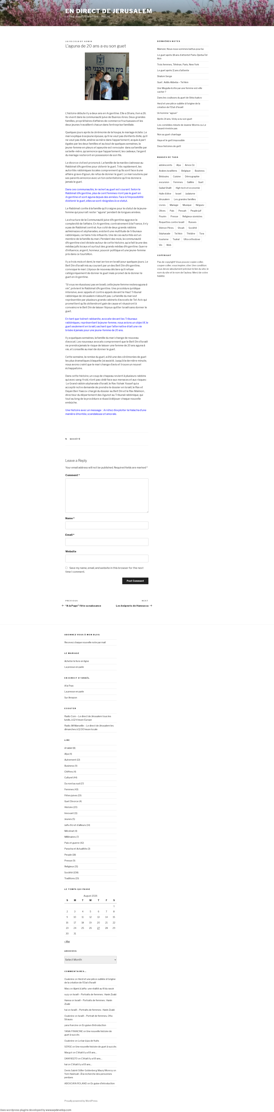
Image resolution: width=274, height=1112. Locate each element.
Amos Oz (190, 165)
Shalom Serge (164, 76)
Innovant (69, 813)
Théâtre (191, 233)
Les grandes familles (185, 199)
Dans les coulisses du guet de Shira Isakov (179, 97)
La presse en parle (74, 667)
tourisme (164, 239)
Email (69, 534)
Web (168, 245)
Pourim (162, 216)
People (68, 854)
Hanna (67, 1000)
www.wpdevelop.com (58, 1110)
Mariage (174, 205)
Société (75, 439)
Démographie (192, 176)
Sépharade (164, 233)
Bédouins (164, 176)
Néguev (200, 205)
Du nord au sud (72, 783)
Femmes (178, 182)
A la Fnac (69, 685)
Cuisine (177, 176)
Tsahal (176, 239)
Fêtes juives (70, 795)
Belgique (186, 170)
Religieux (69, 866)
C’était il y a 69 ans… (86, 1052)
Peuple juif (195, 210)
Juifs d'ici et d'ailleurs (75, 825)
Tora (201, 233)
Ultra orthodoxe (192, 239)
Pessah (182, 210)
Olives (162, 210)
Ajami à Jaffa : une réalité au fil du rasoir (93, 988)
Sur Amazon (70, 697)
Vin (160, 245)
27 (98, 928)
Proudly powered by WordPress (81, 1100)
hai (65, 1064)
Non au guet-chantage (169, 134)
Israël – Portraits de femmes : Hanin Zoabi (94, 994)
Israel (178, 193)
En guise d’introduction (94, 1025)
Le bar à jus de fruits (88, 1040)
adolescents (165, 165)
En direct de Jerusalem (108, 11)
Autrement (70, 759)
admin (88, 41)
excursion (164, 182)
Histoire (68, 807)
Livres (162, 205)
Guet (200, 182)
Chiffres (68, 771)
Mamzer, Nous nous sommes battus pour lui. (180, 49)
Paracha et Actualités (75, 848)
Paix (172, 210)
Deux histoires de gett (169, 146)
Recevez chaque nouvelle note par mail (85, 642)
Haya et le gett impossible (171, 140)
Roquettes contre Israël (171, 222)
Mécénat (69, 831)
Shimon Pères (166, 227)
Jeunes (68, 819)
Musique (187, 205)
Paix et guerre (71, 842)
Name (70, 518)
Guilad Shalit (165, 187)
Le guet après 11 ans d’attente (173, 70)
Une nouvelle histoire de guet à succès (95, 1046)
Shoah (181, 227)
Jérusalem (164, 199)
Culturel (68, 777)
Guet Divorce (71, 801)
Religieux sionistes (192, 216)
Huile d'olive (165, 193)
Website (70, 551)
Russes (192, 222)
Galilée (190, 182)
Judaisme (190, 193)
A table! (68, 748)
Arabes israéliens (168, 170)
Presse (174, 216)
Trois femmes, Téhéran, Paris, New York (178, 64)
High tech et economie (188, 187)
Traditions (69, 878)
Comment (72, 475)
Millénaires (70, 836)
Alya (178, 165)
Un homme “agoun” (167, 113)
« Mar (67, 941)
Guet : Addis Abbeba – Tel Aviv (173, 82)
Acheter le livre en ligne (76, 661)
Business (200, 170)
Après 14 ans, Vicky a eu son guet (174, 119)
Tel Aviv (178, 233)
